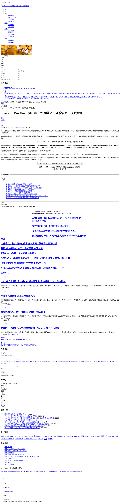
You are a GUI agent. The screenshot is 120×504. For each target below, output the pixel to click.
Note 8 (17, 436)
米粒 (38, 211)
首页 (2, 102)
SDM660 (26, 439)
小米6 (91, 436)
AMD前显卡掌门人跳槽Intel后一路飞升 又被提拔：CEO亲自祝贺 (33, 281)
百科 (6, 13)
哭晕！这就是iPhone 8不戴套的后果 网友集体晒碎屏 (24, 188)
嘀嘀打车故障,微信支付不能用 (14, 414)
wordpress (11, 21)
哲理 (102, 436)
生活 (6, 11)
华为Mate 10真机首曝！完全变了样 (19, 192)
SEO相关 (11, 19)
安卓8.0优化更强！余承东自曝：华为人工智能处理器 (21, 422)
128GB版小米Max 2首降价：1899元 (19, 184)
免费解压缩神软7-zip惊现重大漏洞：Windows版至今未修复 (30, 328)
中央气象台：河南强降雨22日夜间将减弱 (18, 420)
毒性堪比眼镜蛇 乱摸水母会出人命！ (50, 226)
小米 (35, 436)
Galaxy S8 (40, 439)
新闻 (82, 436)
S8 (96, 436)
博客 (6, 38)
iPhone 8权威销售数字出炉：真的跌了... (20, 190)
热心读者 (11, 35)
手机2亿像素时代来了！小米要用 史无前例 (22, 248)
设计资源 (11, 27)
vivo (38, 436)
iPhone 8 (74, 436)
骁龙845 (11, 439)
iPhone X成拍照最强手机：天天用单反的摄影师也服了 (22, 428)
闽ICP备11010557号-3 (63, 471)
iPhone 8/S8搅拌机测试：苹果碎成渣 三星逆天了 (23, 186)
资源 (6, 23)
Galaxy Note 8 (111, 436)
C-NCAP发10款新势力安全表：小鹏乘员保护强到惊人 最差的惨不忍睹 (36, 258)
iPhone (87, 436)
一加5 (54, 436)
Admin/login (8, 87)
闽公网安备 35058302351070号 (46, 471)
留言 (6, 29)
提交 (3, 372)
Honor (50, 436)
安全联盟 (19, 471)
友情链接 (11, 36)
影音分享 (11, 42)
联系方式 (11, 33)
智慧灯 (50, 439)
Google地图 (12, 471)
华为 (98, 436)
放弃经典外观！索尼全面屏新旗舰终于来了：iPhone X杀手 (27, 196)
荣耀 (30, 439)
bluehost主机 (12, 17)
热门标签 (11, 31)
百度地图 (4, 471)
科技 (6, 9)
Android (69, 436)
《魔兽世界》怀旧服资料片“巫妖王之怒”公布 (23, 263)
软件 (79, 436)
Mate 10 (26, 436)
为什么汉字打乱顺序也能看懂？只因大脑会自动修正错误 (29, 243)
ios (94, 436)
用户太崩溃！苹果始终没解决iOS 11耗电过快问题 (20, 416)
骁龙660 (42, 436)
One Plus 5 (63, 436)
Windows (12, 334)
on (5, 90)
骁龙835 (20, 439)
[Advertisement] (16, 220)
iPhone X (6, 439)
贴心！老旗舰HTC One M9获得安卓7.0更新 (21, 194)
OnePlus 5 (34, 439)
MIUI (16, 439)
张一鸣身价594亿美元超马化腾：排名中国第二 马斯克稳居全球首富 (26, 424)
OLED (13, 436)
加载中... (5, 273)
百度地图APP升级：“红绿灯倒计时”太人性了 (54, 231)
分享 (17, 334)
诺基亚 (31, 436)
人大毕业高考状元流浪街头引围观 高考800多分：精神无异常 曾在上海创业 (29, 418)
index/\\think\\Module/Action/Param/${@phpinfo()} (19, 88)
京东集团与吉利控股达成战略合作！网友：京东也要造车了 (24, 426)
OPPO (47, 436)
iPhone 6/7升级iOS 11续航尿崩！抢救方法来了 (22, 198)
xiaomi (9, 436)
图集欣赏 (11, 40)
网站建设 (11, 15)
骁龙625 (21, 436)
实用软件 (11, 25)
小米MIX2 (4, 436)
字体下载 (7, 2)
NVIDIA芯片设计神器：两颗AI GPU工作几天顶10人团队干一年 (32, 268)
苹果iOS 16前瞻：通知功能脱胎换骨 (18, 253)
